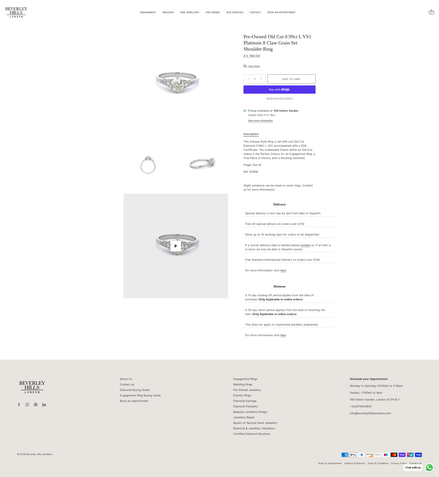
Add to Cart (291, 79)
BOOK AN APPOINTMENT (282, 12)
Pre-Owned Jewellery (247, 390)
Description (251, 134)
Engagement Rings (245, 379)
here (283, 270)
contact (305, 245)
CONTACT (255, 12)
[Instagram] (27, 404)
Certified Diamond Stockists (251, 433)
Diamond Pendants (245, 406)
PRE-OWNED (213, 12)
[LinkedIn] (44, 404)
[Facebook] (19, 404)
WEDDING (168, 12)
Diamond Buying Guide (135, 390)
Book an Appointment (134, 401)
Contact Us (415, 463)
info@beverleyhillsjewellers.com (370, 413)
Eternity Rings (242, 395)
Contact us (127, 384)
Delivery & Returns (354, 463)
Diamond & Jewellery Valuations (254, 428)
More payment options (279, 98)
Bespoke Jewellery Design (250, 412)
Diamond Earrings (244, 401)
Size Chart (254, 66)
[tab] (253, 134)
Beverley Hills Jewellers (39, 454)
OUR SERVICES (234, 12)
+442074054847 (361, 406)
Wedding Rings (242, 384)
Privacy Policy (399, 463)
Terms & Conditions (378, 463)
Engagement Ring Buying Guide (140, 395)
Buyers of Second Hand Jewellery (255, 423)
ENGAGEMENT (148, 12)
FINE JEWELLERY (189, 12)
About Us (126, 379)
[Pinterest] (35, 404)
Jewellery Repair (244, 417)
